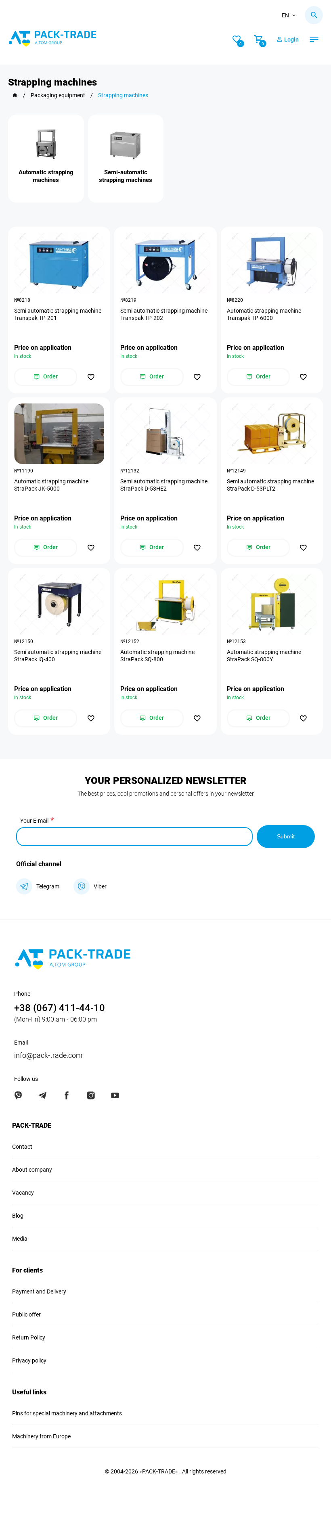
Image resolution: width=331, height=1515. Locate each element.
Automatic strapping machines (46, 176)
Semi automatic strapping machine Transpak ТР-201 (57, 314)
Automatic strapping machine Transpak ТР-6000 (264, 314)
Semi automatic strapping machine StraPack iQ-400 (57, 655)
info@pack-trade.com (48, 1055)
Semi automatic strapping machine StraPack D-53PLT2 (270, 485)
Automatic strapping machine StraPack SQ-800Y (264, 655)
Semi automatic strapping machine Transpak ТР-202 (163, 314)
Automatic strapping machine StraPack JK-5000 (51, 485)
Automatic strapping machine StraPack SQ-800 (157, 655)
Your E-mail (34, 820)
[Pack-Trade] (15, 95)
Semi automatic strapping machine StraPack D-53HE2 (163, 485)
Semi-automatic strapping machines (125, 176)
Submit (286, 836)
